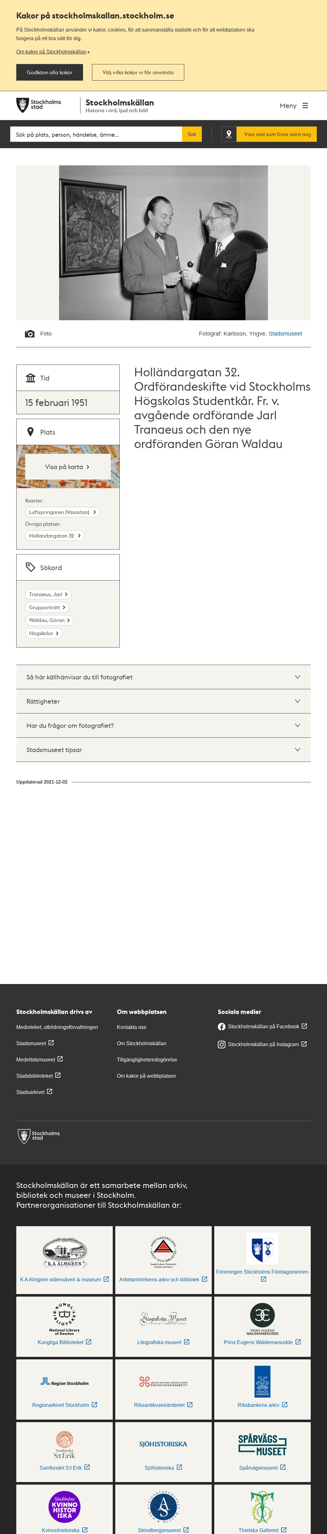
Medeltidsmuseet (35, 1059)
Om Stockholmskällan (141, 1043)
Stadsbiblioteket (34, 1076)
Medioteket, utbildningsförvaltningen (57, 1027)
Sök (192, 134)
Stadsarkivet (30, 1092)
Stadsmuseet (285, 333)
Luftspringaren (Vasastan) (60, 512)
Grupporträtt (44, 607)
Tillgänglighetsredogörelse (147, 1059)
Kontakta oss (131, 1027)
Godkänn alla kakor (49, 72)
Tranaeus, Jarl (45, 594)
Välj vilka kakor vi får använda (138, 72)
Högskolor (41, 633)
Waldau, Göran (47, 620)
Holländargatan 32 (52, 535)
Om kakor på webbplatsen (146, 1076)
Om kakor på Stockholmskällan (51, 51)
